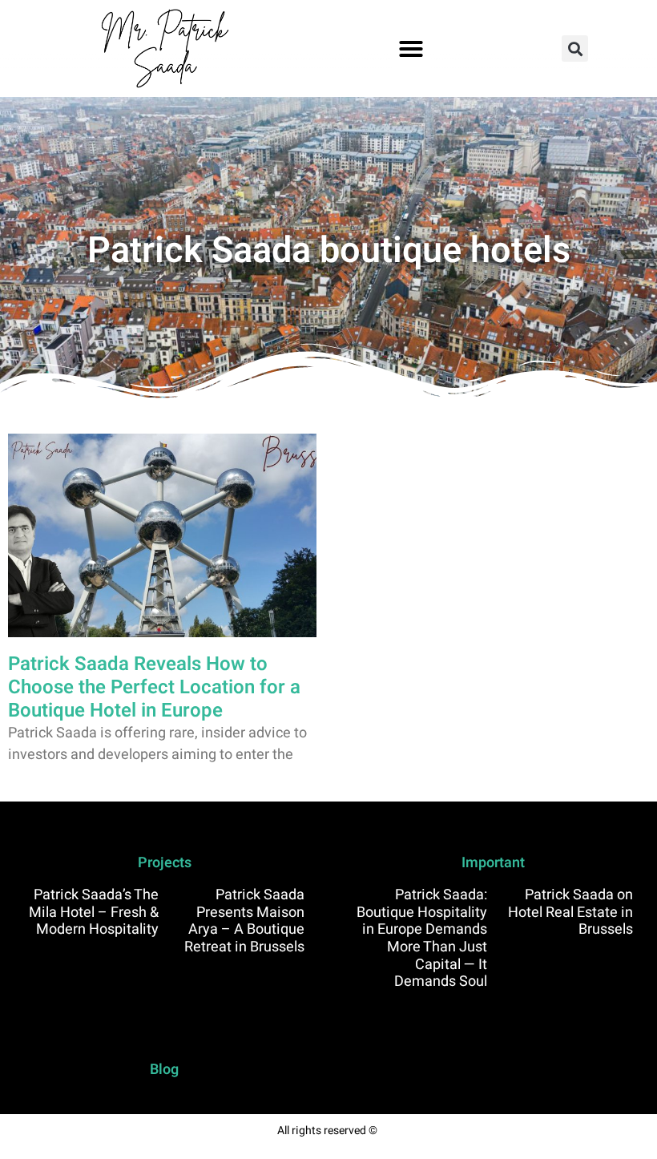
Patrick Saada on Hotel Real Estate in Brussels (570, 912)
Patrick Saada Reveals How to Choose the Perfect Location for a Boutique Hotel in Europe (154, 687)
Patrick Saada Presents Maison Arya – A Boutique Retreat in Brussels (244, 921)
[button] (411, 49)
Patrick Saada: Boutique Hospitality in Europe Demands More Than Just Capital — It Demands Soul (422, 938)
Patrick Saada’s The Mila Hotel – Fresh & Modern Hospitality (94, 912)
